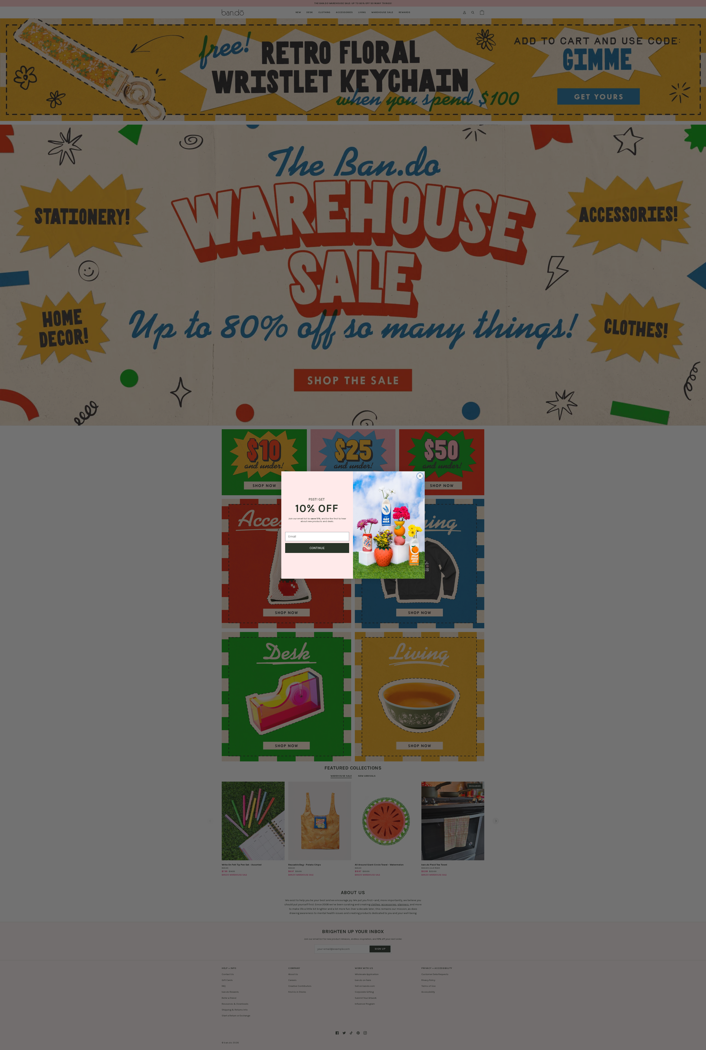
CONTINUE (317, 548)
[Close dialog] (420, 476)
